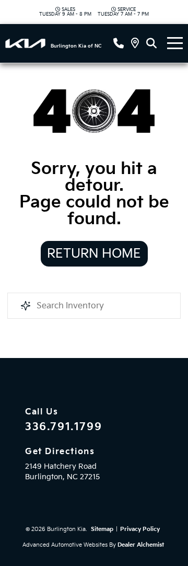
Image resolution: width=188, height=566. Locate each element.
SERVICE (123, 12)
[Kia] (25, 43)
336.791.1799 (63, 427)
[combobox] (93, 306)
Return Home (94, 253)
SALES (65, 12)
